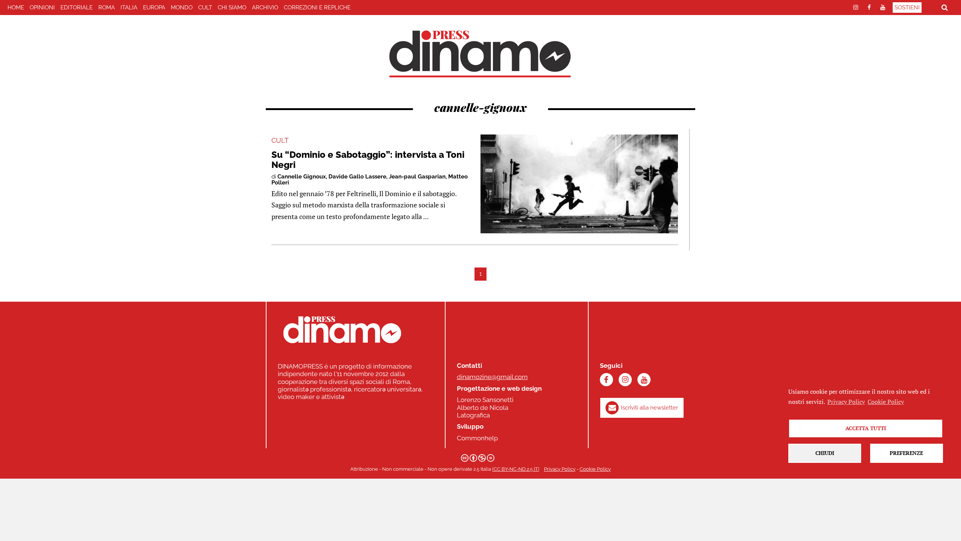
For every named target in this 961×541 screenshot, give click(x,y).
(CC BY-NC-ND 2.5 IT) (515, 469)
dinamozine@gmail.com (492, 377)
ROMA (106, 7)
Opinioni (42, 7)
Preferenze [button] (906, 452)
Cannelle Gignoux (301, 176)
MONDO (182, 7)
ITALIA (129, 7)
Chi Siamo (232, 7)
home (16, 7)
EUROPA (154, 7)
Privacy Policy (559, 469)
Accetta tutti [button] (865, 428)
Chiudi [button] (824, 452)
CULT (205, 7)
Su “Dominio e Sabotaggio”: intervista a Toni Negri (367, 159)
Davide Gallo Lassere (357, 176)
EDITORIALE (76, 7)
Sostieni (907, 7)
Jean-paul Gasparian (417, 176)
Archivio (265, 7)
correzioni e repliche (317, 7)
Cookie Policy (595, 469)
